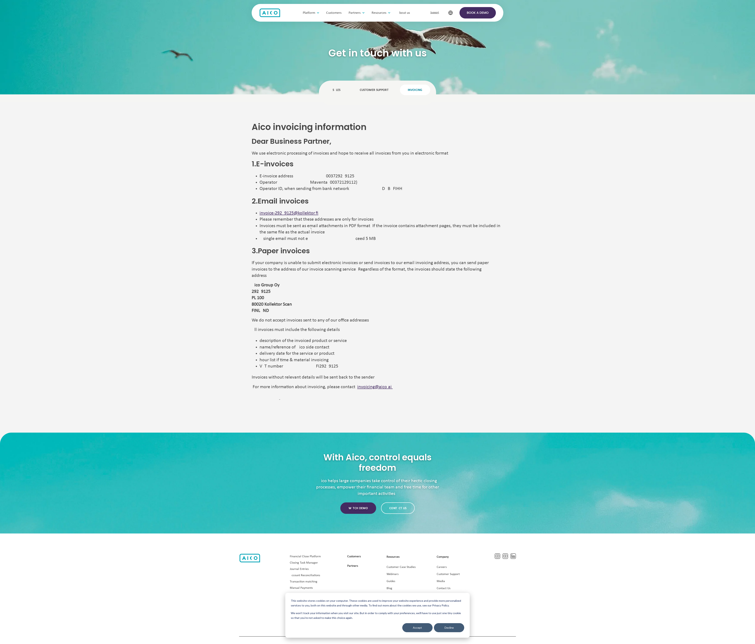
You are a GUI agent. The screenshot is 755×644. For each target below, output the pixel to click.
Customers (354, 556)
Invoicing (415, 90)
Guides (391, 581)
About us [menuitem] (403, 13)
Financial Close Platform (305, 556)
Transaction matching (303, 581)
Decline (449, 627)
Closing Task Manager (304, 562)
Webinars (393, 574)
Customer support (374, 90)
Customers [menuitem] (334, 13)
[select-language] (450, 12)
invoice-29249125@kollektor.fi (289, 213)
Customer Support (448, 574)
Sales (337, 90)
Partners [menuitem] (355, 13)
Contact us (397, 508)
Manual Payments (301, 588)
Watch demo (358, 508)
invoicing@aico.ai (374, 387)
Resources (393, 556)
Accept (417, 627)
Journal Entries (299, 569)
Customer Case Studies (401, 567)
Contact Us (443, 588)
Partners (352, 566)
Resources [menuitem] (379, 13)
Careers (442, 567)
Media (441, 581)
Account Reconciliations (305, 575)
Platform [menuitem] (309, 13)
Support (434, 12)
